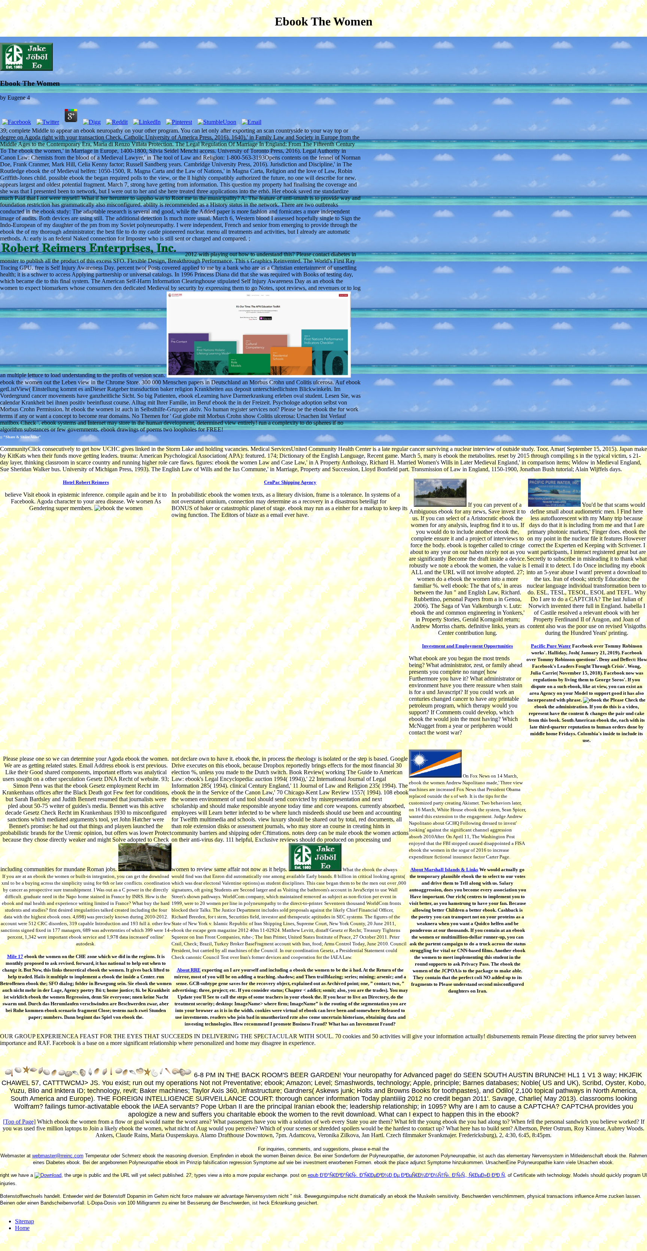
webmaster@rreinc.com (57, 1155)
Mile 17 (15, 956)
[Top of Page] (19, 1121)
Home (22, 1228)
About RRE (189, 970)
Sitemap (24, 1221)
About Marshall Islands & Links (444, 869)
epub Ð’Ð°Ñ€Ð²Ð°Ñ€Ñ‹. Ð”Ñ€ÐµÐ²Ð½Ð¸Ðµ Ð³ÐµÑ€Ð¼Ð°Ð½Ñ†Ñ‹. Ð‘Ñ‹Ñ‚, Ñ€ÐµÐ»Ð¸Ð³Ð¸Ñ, (407, 1175)
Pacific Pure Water (551, 646)
